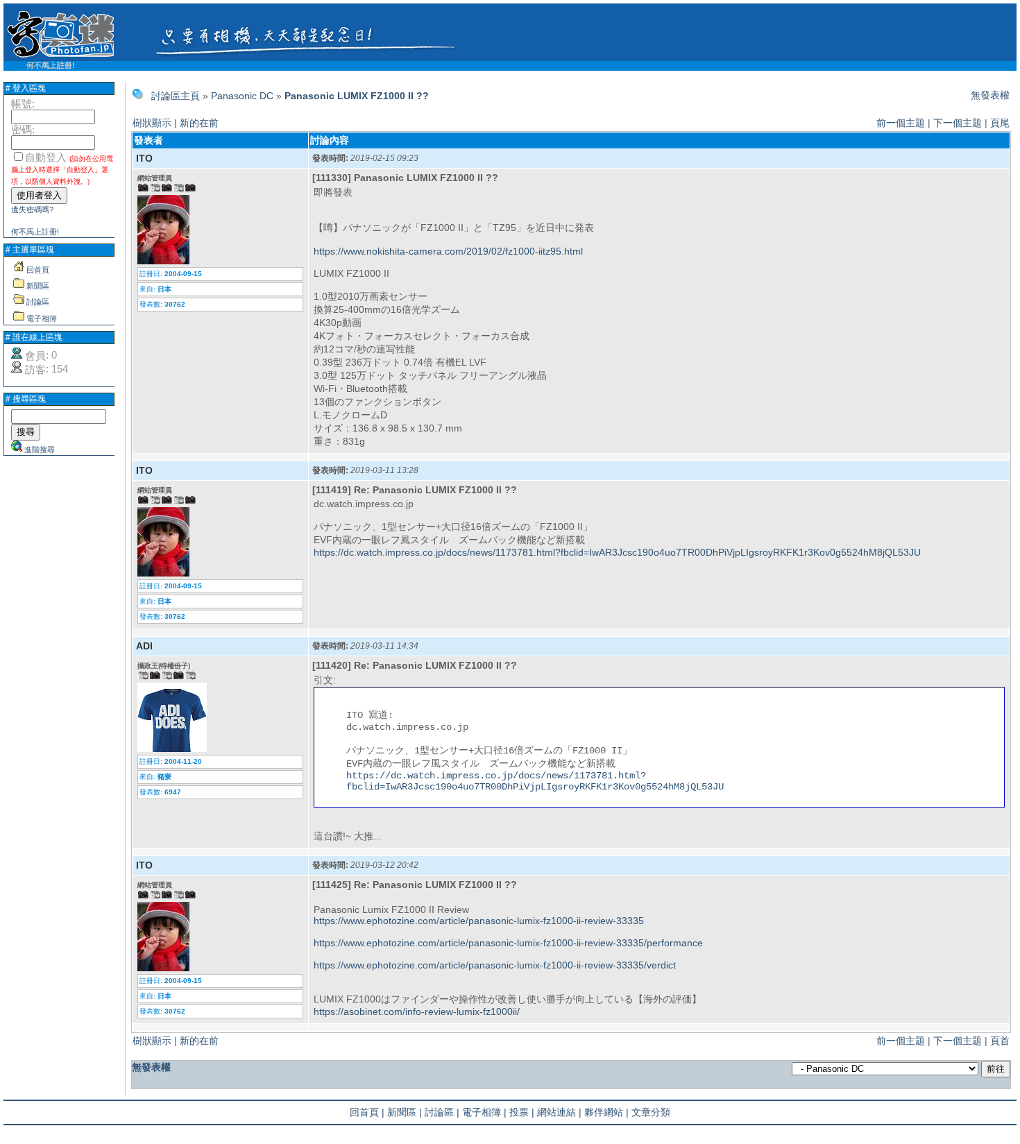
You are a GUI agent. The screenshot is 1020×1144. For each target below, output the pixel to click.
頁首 (1000, 1040)
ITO (144, 158)
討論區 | (442, 1112)
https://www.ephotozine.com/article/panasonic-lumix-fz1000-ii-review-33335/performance (508, 942)
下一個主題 (957, 122)
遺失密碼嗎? (32, 209)
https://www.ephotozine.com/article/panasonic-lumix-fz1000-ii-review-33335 (479, 920)
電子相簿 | (484, 1112)
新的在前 (199, 122)
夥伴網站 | (606, 1112)
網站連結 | (559, 1112)
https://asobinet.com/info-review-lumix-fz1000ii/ (417, 1011)
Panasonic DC (242, 95)
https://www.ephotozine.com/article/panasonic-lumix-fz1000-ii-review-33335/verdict (495, 965)
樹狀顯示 (152, 122)
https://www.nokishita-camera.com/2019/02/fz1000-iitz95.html (448, 251)
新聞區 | (404, 1112)
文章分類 (650, 1112)
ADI (144, 645)
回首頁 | (367, 1112)
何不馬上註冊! (50, 65)
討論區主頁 (175, 95)
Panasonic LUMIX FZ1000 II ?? (356, 95)
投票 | (521, 1112)
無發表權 (990, 95)
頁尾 (1000, 122)
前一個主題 (900, 122)
